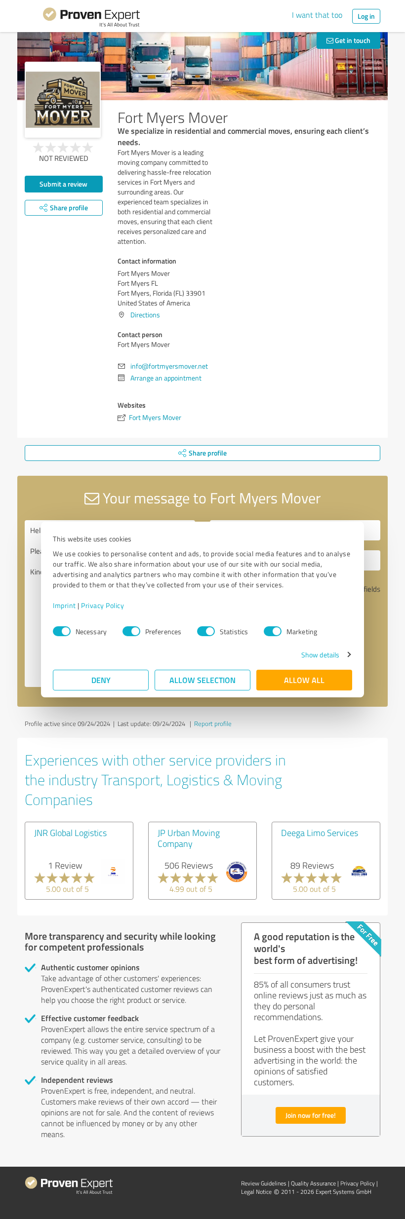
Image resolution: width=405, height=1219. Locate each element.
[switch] (131, 631)
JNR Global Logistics (70, 832)
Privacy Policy (102, 605)
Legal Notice (256, 1191)
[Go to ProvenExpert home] (91, 18)
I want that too (317, 14)
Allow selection (202, 680)
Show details (320, 654)
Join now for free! (310, 1115)
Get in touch (351, 40)
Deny (101, 680)
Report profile (213, 723)
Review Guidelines (263, 1183)
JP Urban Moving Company (189, 838)
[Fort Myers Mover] (63, 100)
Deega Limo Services (319, 832)
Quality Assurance (313, 1183)
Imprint (64, 605)
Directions (145, 314)
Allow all (304, 680)
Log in (366, 16)
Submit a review (63, 184)
